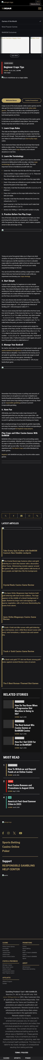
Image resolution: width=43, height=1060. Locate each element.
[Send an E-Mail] (21, 515)
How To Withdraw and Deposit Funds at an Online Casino (22, 770)
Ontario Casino (7, 969)
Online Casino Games (9, 946)
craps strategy (25, 276)
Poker (5, 851)
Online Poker (6, 954)
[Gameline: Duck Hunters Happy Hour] (14, 45)
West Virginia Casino (8, 973)
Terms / (18, 1053)
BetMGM (6, 70)
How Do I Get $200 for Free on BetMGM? (25, 743)
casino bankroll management (11, 350)
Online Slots (6, 950)
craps (18, 149)
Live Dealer (6, 948)
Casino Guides (8, 63)
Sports (17, 1058)
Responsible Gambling (18, 865)
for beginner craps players (24, 428)
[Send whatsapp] (29, 515)
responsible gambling (13, 403)
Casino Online (10, 846)
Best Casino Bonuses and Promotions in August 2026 (21, 786)
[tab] (21, 21)
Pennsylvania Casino (8, 971)
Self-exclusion (26, 967)
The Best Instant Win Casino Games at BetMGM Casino (24, 728)
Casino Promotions (31, 100)
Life (10, 797)
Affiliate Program (7, 981)
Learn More (14, 55)
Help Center (11, 869)
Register (4, 454)
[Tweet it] (6, 515)
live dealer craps (17, 448)
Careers (5, 983)
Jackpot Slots (6, 952)
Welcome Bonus (11, 100)
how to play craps (31, 138)
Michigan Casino (7, 965)
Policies (24, 1053)
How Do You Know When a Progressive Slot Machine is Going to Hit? (26, 709)
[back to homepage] (15, 3)
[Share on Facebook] (14, 515)
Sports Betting (11, 842)
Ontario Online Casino (9, 956)
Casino (11, 781)
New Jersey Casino (8, 967)
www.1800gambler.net (11, 997)
